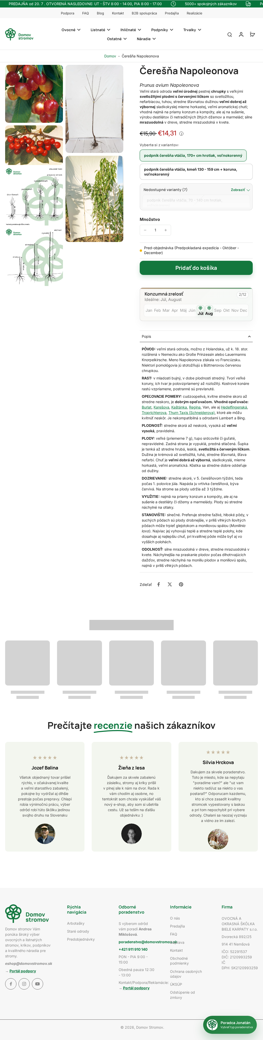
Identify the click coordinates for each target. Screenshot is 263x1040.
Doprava (177, 942)
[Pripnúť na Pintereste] (181, 584)
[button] (196, 268)
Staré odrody (78, 931)
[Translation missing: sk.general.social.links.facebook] (10, 984)
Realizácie (194, 13)
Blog (100, 13)
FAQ (85, 13)
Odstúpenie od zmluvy (182, 994)
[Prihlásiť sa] (241, 34)
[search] (229, 34)
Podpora (67, 13)
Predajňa (172, 13)
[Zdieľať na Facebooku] (158, 584)
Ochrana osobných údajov (186, 973)
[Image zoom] (34, 94)
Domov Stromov (149, 1027)
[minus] (145, 230)
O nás (175, 918)
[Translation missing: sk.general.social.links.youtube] (37, 984)
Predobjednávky (81, 939)
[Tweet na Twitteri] (169, 584)
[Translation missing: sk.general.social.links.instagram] (24, 984)
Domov (110, 56)
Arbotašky (75, 923)
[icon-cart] (252, 34)
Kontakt (118, 13)
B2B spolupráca (144, 13)
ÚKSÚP (176, 984)
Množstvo (150, 219)
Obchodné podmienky (179, 960)
